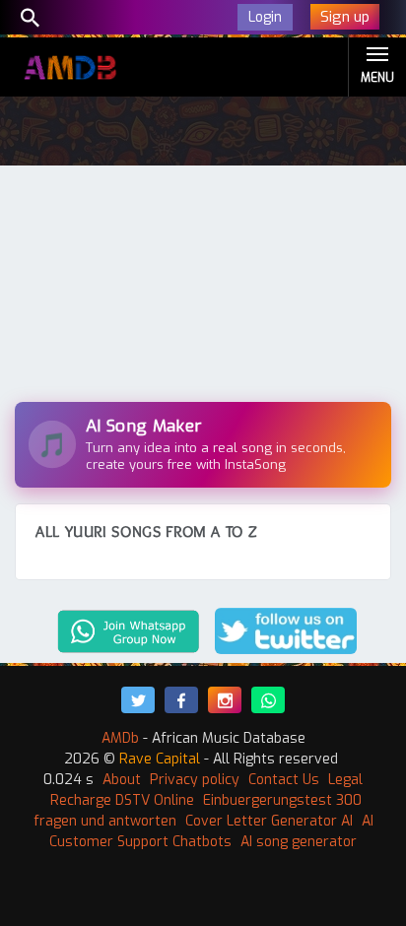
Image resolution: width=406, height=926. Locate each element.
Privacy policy (194, 779)
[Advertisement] (203, 288)
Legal (345, 779)
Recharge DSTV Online (122, 800)
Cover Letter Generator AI (269, 821)
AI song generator (298, 841)
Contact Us (283, 779)
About (121, 779)
